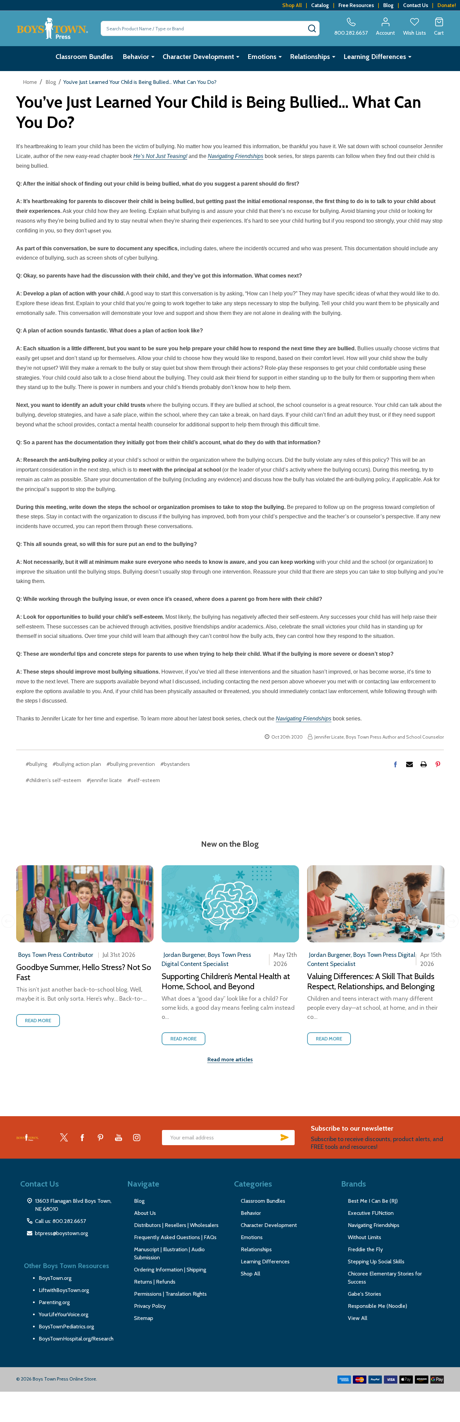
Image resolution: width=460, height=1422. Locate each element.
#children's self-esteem (53, 780)
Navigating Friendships (373, 1225)
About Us (145, 1213)
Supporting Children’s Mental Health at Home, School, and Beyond (226, 981)
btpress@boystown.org (61, 1233)
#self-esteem (143, 780)
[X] (64, 1137)
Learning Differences (374, 57)
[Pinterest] (438, 764)
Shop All (292, 5)
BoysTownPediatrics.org (66, 1326)
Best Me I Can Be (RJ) (373, 1201)
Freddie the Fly (365, 1249)
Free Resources (356, 5)
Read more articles (230, 1059)
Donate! (446, 5)
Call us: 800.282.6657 (60, 1221)
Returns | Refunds (154, 1282)
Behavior (136, 57)
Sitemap (143, 1318)
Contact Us (415, 5)
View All (357, 1318)
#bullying (36, 764)
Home (30, 82)
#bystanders (175, 764)
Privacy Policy (150, 1306)
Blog (388, 5)
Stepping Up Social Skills (376, 1261)
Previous (8, 921)
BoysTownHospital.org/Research (76, 1338)
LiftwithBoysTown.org (64, 1290)
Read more (38, 1020)
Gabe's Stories (364, 1294)
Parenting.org (54, 1302)
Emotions (262, 57)
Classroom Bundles (84, 57)
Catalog (320, 5)
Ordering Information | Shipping (170, 1269)
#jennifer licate (104, 780)
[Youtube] (118, 1137)
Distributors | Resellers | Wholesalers (176, 1225)
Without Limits (364, 1237)
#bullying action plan (77, 764)
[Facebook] (395, 764)
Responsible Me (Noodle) (377, 1306)
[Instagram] (137, 1137)
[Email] (409, 764)
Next (452, 921)
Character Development (198, 57)
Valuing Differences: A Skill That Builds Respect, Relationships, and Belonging (370, 981)
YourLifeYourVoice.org (63, 1314)
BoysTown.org (55, 1278)
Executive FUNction (371, 1213)
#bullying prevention (130, 764)
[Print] (424, 764)
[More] (153, 56)
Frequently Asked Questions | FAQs (175, 1237)
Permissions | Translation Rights (170, 1294)
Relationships (310, 57)
